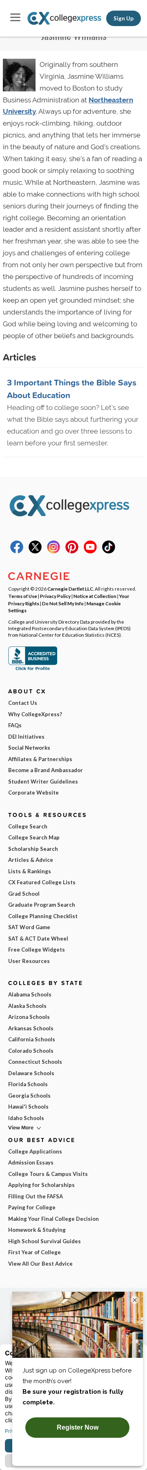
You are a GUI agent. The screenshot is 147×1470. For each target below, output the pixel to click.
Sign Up (124, 18)
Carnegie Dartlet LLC (70, 588)
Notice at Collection (95, 596)
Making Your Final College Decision (53, 1218)
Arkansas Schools (30, 1028)
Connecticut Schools (35, 1061)
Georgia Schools (29, 1095)
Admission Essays (30, 1162)
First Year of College (34, 1252)
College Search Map (34, 837)
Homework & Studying (37, 1229)
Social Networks (29, 747)
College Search (27, 826)
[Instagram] (53, 551)
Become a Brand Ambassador (45, 770)
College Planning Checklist (43, 916)
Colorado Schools (30, 1050)
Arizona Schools (29, 1017)
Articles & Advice (30, 860)
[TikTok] (108, 551)
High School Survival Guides (44, 1241)
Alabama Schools (29, 994)
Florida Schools (28, 1084)
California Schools (31, 1039)
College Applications (35, 1151)
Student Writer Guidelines (43, 781)
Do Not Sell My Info (63, 603)
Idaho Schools (26, 1118)
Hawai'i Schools (28, 1106)
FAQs (15, 725)
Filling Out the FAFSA (35, 1196)
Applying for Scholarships (41, 1185)
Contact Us (22, 703)
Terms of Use (22, 596)
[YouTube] (90, 551)
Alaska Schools (27, 1006)
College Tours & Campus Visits (48, 1174)
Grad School (24, 893)
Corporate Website (33, 792)
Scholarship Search (33, 849)
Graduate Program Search (41, 904)
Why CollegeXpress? (35, 714)
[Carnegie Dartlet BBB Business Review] (32, 669)
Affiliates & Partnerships (40, 759)
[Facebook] (16, 551)
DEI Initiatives (26, 736)
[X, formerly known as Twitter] (35, 551)
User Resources (29, 961)
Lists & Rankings (29, 871)
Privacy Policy (55, 596)
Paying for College (32, 1207)
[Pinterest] (71, 551)
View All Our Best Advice (40, 1263)
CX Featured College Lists (42, 882)
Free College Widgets (36, 949)
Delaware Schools (31, 1073)
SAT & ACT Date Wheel (38, 938)
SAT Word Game (29, 927)
